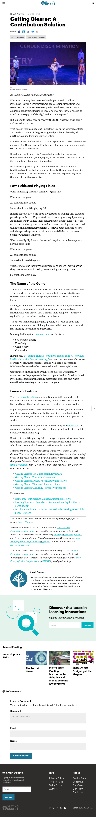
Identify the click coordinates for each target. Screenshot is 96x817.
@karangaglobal (72, 534)
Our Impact (79, 792)
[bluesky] (65, 808)
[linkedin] (57, 808)
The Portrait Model (33, 670)
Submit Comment (21, 756)
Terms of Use (56, 781)
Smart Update (25, 521)
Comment (15, 711)
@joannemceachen (20, 545)
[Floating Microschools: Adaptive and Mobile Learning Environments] (59, 658)
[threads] (61, 808)
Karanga (58, 534)
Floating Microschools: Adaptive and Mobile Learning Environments (58, 677)
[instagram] (53, 808)
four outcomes (42, 334)
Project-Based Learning (36, 37)
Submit (87, 625)
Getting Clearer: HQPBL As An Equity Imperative (41, 480)
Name (13, 740)
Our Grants (78, 785)
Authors (53, 788)
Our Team (78, 788)
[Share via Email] (37, 31)
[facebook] (49, 808)
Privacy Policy (56, 778)
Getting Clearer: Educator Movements (35, 477)
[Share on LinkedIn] (23, 31)
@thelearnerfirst (25, 531)
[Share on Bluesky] (32, 31)
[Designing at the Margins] (83, 658)
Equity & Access (17, 37)
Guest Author (17, 13)
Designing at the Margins (82, 673)
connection (73, 425)
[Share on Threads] (28, 31)
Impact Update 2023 (11, 656)
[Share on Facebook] (19, 31)
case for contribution (26, 396)
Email (13, 728)
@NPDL (46, 541)
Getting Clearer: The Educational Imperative (38, 473)
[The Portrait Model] (36, 658)
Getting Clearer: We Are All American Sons (37, 484)
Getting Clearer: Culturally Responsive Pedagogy (40, 487)
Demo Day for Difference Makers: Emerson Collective (43, 498)
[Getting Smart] (48, 3)
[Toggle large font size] (94, 408)
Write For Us (55, 785)
